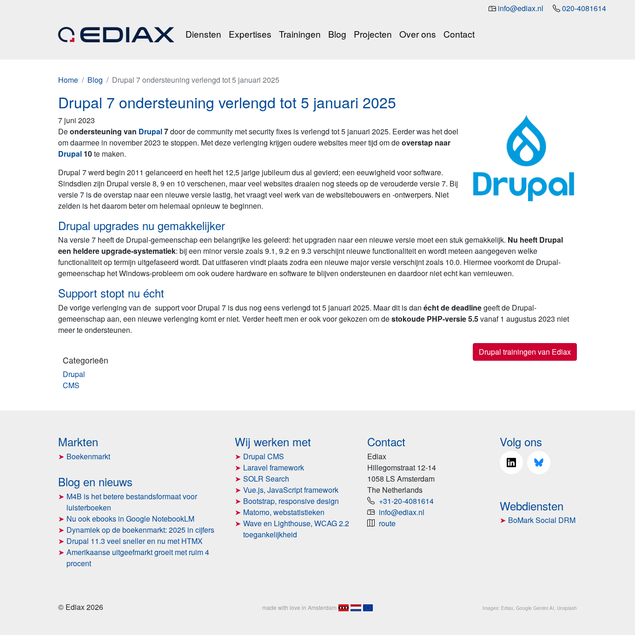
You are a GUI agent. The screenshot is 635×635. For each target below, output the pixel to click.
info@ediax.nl (520, 8)
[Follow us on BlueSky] (538, 462)
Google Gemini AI (535, 608)
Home (68, 79)
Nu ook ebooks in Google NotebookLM (130, 518)
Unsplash (567, 608)
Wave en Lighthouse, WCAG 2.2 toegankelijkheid (296, 529)
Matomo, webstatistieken (283, 512)
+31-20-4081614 (406, 501)
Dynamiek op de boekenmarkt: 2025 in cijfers (140, 529)
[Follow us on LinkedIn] (511, 462)
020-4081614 (584, 8)
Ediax (507, 608)
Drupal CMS (263, 456)
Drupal (74, 374)
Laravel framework (273, 467)
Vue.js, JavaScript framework (290, 489)
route (387, 523)
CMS (71, 385)
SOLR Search (266, 478)
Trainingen (300, 33)
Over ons (417, 33)
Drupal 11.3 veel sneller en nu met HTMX (134, 541)
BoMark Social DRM (541, 520)
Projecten (373, 33)
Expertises (250, 33)
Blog (337, 33)
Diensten (203, 33)
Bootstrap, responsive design (291, 501)
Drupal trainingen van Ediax (525, 351)
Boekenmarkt (88, 456)
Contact (459, 33)
